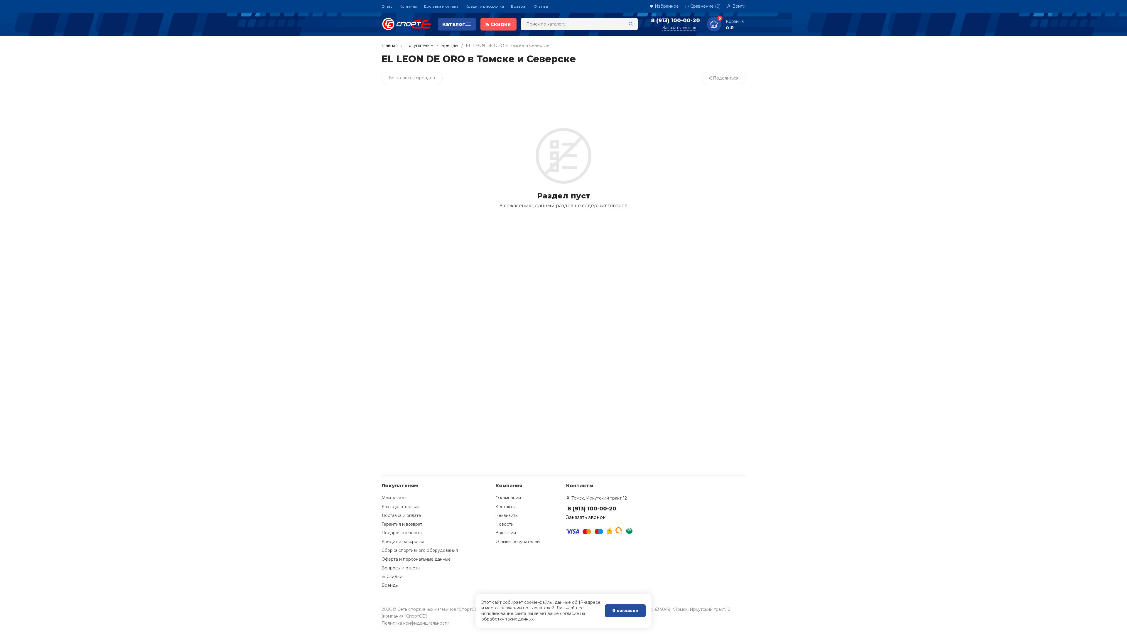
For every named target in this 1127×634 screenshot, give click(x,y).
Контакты (408, 6)
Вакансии (505, 532)
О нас (387, 6)
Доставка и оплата (441, 6)
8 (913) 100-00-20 (675, 20)
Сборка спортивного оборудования (420, 550)
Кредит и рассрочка (484, 6)
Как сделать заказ (400, 506)
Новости (504, 524)
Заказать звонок (679, 27)
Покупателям (419, 45)
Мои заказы (394, 497)
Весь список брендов (412, 77)
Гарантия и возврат (402, 524)
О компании (508, 497)
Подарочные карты (402, 532)
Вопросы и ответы (401, 568)
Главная (390, 45)
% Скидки (392, 576)
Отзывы (541, 6)
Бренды (449, 45)
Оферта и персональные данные (416, 559)
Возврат (519, 6)
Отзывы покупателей (517, 541)
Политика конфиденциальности (415, 623)
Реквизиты (506, 515)
